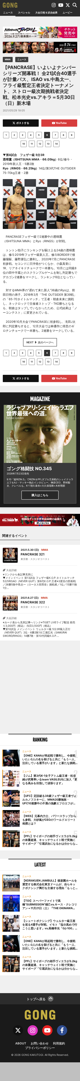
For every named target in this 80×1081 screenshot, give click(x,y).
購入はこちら (40, 495)
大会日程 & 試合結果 (46, 12)
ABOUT (20, 1043)
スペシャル (24, 12)
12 (40, 143)
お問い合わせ (40, 1043)
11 (32, 143)
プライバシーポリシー (40, 1048)
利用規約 (59, 1043)
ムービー (67, 12)
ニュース (8, 12)
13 (48, 143)
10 (23, 143)
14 (56, 143)
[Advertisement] (40, 687)
